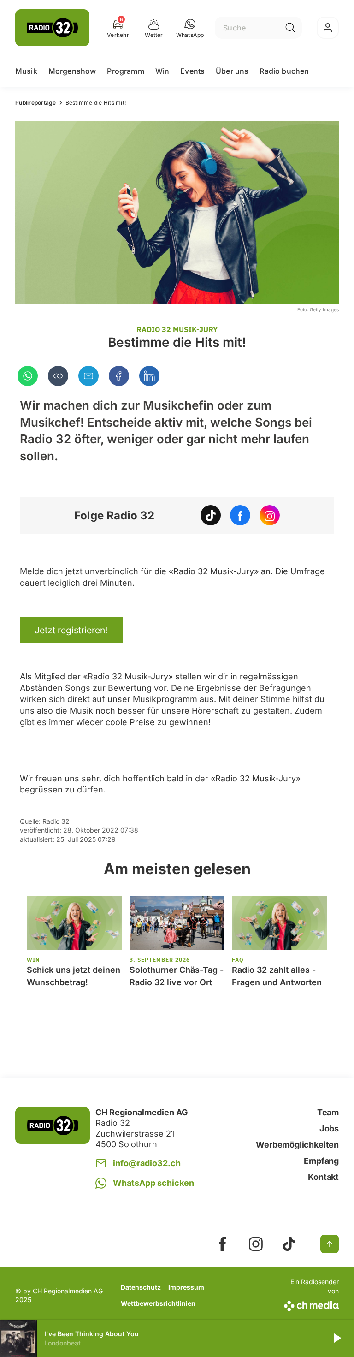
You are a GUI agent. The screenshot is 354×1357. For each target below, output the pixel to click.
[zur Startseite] (52, 28)
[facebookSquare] (222, 1244)
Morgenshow (72, 71)
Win (162, 71)
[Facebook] (119, 376)
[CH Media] (310, 1304)
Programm (125, 71)
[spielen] (336, 1338)
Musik (26, 71)
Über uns (232, 71)
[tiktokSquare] (289, 1244)
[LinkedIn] (149, 376)
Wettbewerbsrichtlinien (158, 1303)
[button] (190, 27)
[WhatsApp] (28, 376)
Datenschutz (141, 1287)
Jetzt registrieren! (71, 630)
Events (192, 71)
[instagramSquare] (256, 1244)
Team (328, 1112)
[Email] (88, 376)
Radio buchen (284, 71)
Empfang (321, 1161)
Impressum (186, 1287)
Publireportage (35, 102)
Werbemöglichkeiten (297, 1144)
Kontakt (323, 1177)
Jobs (329, 1128)
